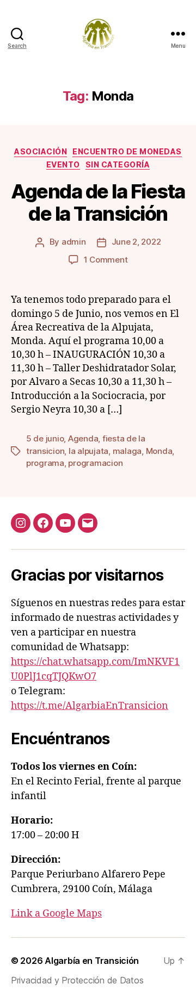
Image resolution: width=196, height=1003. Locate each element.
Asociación (40, 151)
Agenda (83, 438)
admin (74, 241)
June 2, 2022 (136, 241)
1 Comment (106, 259)
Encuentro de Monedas (126, 151)
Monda (159, 451)
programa (45, 463)
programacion (95, 463)
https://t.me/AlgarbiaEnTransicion (89, 706)
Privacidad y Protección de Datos (77, 980)
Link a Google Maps (56, 913)
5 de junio (45, 438)
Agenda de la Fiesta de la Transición (98, 202)
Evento (63, 164)
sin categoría (117, 164)
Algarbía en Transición (92, 960)
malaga (127, 451)
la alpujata (88, 451)
